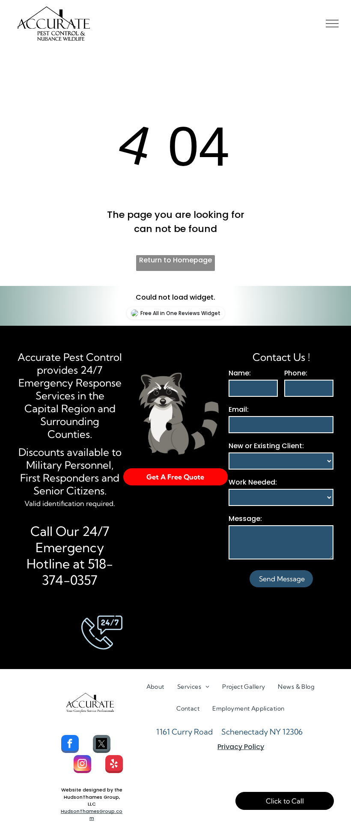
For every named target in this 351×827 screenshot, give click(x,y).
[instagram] (82, 765)
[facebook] (70, 745)
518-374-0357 (77, 572)
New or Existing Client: (266, 446)
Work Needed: (253, 482)
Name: (240, 373)
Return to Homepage (175, 260)
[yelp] (114, 765)
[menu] (332, 23)
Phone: (295, 373)
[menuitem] (155, 687)
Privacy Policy (240, 747)
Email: (239, 409)
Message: (245, 519)
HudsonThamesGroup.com (91, 815)
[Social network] (101, 745)
